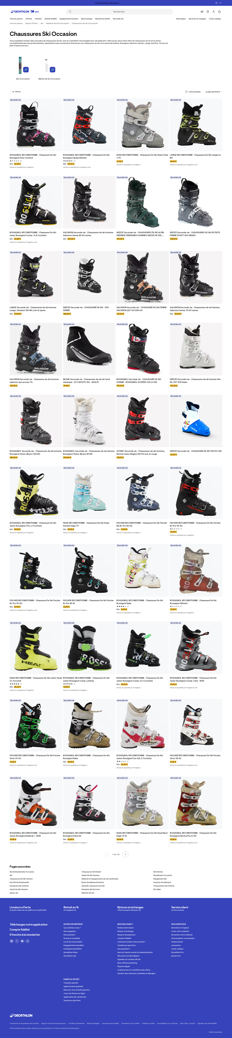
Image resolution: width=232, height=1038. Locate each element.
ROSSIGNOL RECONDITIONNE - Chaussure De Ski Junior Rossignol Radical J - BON (33, 834)
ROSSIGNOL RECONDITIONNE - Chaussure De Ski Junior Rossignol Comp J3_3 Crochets (139, 679)
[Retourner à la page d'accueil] (25, 11)
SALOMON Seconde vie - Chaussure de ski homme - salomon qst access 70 (35, 380)
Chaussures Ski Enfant (91, 872)
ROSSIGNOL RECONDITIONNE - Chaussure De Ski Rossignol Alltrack (193, 602)
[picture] (36, 124)
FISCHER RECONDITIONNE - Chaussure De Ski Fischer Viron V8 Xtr (195, 757)
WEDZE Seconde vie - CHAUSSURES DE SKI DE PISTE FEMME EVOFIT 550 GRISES (195, 234)
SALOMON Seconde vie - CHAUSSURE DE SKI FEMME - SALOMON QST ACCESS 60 (142, 309)
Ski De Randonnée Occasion (22, 872)
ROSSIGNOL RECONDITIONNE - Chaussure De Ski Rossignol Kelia (139, 602)
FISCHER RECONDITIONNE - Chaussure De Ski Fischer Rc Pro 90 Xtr (195, 524)
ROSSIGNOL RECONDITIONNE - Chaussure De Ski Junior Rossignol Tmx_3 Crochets (33, 524)
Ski (11, 875)
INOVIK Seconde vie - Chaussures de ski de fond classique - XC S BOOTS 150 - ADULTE (86, 380)
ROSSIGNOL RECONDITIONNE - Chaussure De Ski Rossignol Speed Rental (86, 156)
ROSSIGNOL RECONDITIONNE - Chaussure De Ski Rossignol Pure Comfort (33, 156)
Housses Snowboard (162, 882)
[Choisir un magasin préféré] (202, 12)
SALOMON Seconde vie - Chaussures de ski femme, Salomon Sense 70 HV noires (195, 309)
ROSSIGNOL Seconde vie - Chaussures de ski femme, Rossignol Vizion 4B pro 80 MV (89, 452)
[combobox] (214, 91)
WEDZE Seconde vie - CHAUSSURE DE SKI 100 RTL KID (196, 451)
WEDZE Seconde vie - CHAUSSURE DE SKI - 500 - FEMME (86, 309)
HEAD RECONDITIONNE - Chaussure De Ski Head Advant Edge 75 (86, 524)
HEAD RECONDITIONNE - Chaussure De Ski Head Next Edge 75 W (142, 834)
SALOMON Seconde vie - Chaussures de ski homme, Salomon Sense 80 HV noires (88, 234)
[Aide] (208, 12)
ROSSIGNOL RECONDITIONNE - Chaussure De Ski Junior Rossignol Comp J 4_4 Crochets (33, 234)
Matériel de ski (88, 893)
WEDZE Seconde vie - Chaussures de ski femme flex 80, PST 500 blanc (195, 380)
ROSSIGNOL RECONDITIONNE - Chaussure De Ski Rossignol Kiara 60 (86, 834)
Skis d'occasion (23, 79)
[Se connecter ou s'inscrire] (214, 12)
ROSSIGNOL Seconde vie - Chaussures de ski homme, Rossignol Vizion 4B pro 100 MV (36, 452)
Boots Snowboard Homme (93, 882)
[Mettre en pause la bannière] (216, 3)
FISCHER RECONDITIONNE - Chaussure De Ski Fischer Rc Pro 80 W (88, 602)
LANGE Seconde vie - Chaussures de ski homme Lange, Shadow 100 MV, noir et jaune (33, 309)
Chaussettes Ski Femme (163, 886)
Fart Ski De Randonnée (19, 882)
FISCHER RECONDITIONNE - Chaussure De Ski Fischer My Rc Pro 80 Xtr (142, 524)
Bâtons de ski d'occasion (49, 79)
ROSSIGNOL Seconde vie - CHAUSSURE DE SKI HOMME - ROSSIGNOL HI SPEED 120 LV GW (139, 380)
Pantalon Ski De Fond (91, 889)
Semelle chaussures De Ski (93, 886)
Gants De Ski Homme (19, 889)
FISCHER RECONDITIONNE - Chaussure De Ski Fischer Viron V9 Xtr (35, 757)
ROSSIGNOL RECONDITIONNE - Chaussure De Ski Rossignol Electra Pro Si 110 (193, 834)
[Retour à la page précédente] (106, 854)
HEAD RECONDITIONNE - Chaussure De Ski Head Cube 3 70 (142, 156)
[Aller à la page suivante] (125, 854)
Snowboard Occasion (162, 875)
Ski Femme (158, 872)
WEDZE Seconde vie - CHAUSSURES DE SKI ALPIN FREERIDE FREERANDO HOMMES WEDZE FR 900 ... (140, 234)
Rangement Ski (160, 879)
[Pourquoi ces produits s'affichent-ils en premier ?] (186, 91)
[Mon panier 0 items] (219, 12)
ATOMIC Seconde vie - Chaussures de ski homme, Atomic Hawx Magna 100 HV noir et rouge (140, 452)
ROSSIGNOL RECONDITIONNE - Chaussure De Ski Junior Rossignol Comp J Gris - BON (193, 679)
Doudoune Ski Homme (19, 886)
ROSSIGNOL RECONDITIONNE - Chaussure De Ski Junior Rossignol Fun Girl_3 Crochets (139, 757)
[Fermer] (220, 3)
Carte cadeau (215, 19)
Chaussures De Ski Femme (21, 879)
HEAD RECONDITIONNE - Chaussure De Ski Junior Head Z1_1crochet (36, 679)
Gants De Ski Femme (90, 875)
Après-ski (14, 893)
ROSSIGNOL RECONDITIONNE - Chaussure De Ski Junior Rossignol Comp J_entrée (86, 679)
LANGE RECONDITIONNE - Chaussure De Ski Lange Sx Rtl (195, 156)
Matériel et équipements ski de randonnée (100, 879)
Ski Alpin (157, 889)
